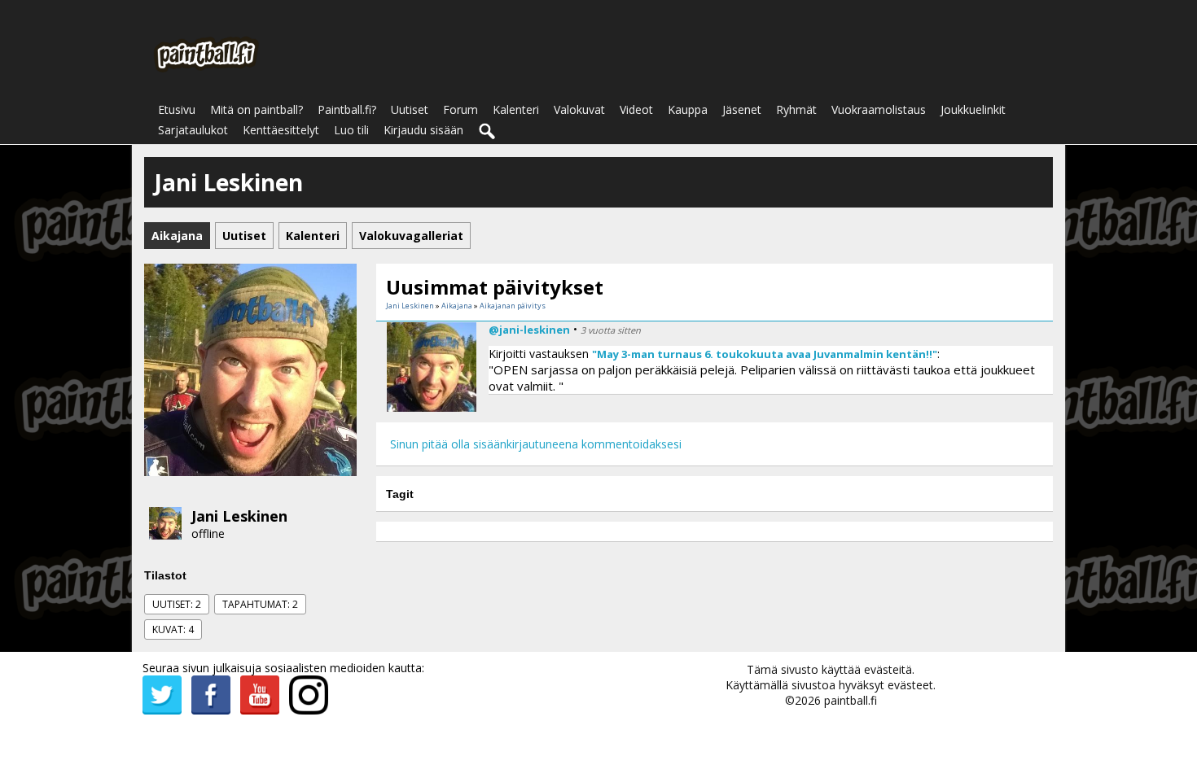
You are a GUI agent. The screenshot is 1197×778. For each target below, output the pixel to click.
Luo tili (351, 130)
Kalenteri (516, 109)
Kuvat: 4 (173, 629)
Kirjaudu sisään (423, 130)
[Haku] (488, 132)
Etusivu (176, 109)
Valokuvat (579, 109)
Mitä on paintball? (256, 109)
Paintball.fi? (347, 109)
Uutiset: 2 (176, 604)
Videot (636, 109)
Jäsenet (741, 109)
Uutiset (409, 109)
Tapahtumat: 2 (260, 604)
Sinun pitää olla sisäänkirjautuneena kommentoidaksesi (536, 444)
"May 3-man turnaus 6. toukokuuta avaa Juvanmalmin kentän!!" (764, 354)
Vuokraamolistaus (878, 109)
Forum (460, 109)
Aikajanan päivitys (513, 305)
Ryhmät (796, 109)
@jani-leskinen (529, 329)
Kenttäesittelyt (281, 130)
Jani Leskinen (239, 516)
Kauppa (688, 109)
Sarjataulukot (193, 130)
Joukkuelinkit (973, 109)
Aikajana (456, 305)
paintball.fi (850, 700)
